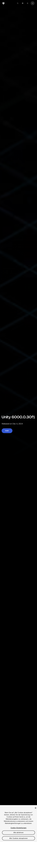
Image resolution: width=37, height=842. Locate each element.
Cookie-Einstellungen (19, 828)
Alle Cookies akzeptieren (18, 838)
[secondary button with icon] (33, 3)
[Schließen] (35, 808)
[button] (7, 430)
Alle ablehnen (18, 832)
